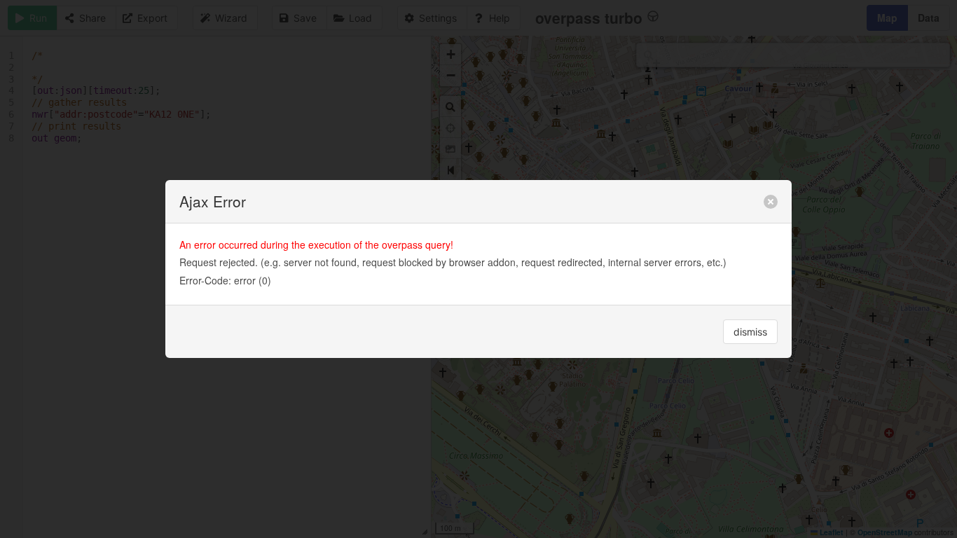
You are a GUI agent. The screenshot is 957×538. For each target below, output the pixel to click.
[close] (771, 202)
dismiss (750, 332)
